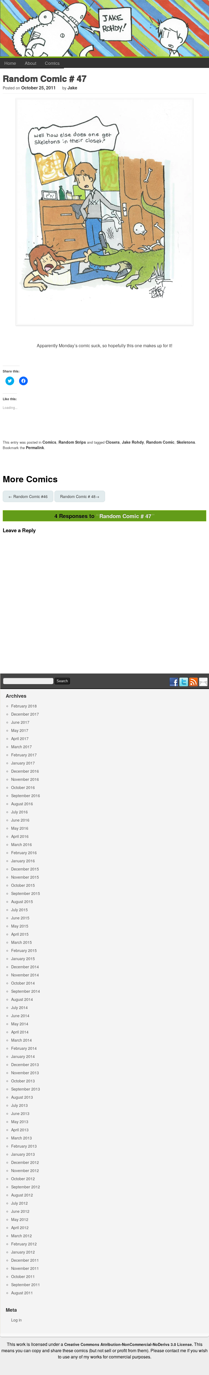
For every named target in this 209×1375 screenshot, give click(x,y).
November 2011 (25, 1268)
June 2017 (20, 722)
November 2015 (25, 877)
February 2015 (24, 950)
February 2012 (24, 1243)
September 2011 (25, 1284)
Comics (52, 63)
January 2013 (23, 1154)
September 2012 (25, 1186)
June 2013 (20, 1113)
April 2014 (20, 1032)
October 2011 (23, 1276)
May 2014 (19, 1023)
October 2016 (23, 787)
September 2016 (25, 795)
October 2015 (23, 885)
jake (72, 87)
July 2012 (19, 1203)
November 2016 (25, 779)
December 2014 (25, 966)
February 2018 (24, 706)
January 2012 (23, 1252)
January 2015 (23, 958)
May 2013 (19, 1121)
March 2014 (21, 1040)
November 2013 (25, 1072)
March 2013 (21, 1138)
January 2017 (23, 763)
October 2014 (23, 983)
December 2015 (25, 869)
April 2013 (20, 1129)
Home (10, 63)
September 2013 (25, 1089)
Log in (16, 1320)
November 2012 (25, 1170)
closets (113, 442)
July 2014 (19, 1007)
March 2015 (21, 942)
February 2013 (24, 1146)
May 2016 (19, 828)
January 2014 (23, 1056)
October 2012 (23, 1178)
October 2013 (23, 1080)
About (30, 63)
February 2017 (24, 754)
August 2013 (22, 1097)
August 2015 (22, 901)
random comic (160, 442)
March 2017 (21, 746)
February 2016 (24, 852)
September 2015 (25, 893)
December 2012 (25, 1162)
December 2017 (25, 714)
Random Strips (72, 442)
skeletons (186, 442)
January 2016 (23, 860)
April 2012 (20, 1227)
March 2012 (21, 1235)
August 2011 (22, 1292)
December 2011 (25, 1260)
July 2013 (19, 1105)
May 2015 (19, 926)
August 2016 (22, 803)
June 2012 (20, 1211)
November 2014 (25, 975)
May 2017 (19, 730)
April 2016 (20, 836)
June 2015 (20, 917)
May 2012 (19, 1219)
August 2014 (22, 999)
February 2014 (24, 1048)
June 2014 (20, 1015)
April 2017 (20, 738)
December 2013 (25, 1064)
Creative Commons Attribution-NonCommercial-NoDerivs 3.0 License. (128, 1344)
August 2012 (22, 1195)
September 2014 (25, 991)
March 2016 (21, 844)
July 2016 (19, 812)
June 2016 (20, 820)
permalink (35, 447)
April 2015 (20, 934)
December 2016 (25, 771)
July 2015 (19, 909)
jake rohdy (133, 442)
